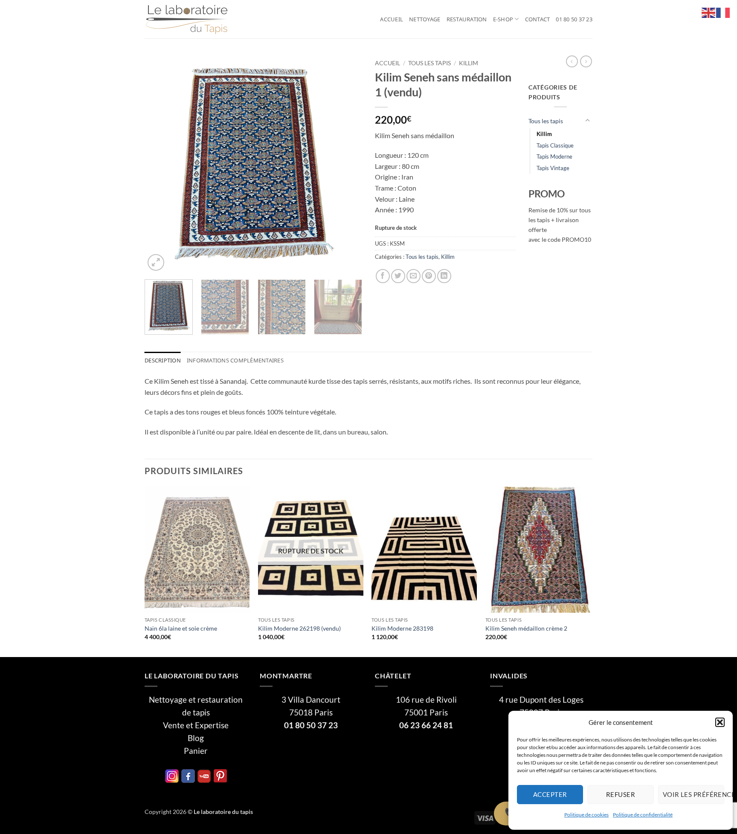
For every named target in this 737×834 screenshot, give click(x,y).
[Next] (347, 164)
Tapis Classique (555, 145)
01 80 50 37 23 (574, 19)
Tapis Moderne (554, 156)
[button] (720, 722)
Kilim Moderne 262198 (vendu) (299, 628)
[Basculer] (587, 120)
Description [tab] (163, 360)
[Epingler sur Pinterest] (429, 276)
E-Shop (503, 19)
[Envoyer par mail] (413, 276)
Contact (537, 19)
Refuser (620, 794)
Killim (468, 63)
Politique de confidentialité (643, 814)
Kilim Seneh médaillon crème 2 (526, 628)
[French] (723, 12)
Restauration (467, 19)
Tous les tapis (429, 63)
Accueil (391, 19)
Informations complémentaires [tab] (235, 360)
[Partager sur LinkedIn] (444, 276)
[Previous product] (586, 61)
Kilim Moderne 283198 (402, 628)
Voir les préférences (693, 794)
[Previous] (159, 164)
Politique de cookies (586, 814)
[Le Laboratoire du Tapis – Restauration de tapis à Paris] (187, 19)
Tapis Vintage (553, 168)
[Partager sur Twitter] (398, 276)
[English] (709, 12)
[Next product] (572, 61)
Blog (196, 738)
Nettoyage (424, 19)
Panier (196, 751)
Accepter (550, 794)
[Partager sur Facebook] (383, 276)
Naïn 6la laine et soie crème (181, 628)
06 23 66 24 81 (426, 725)
